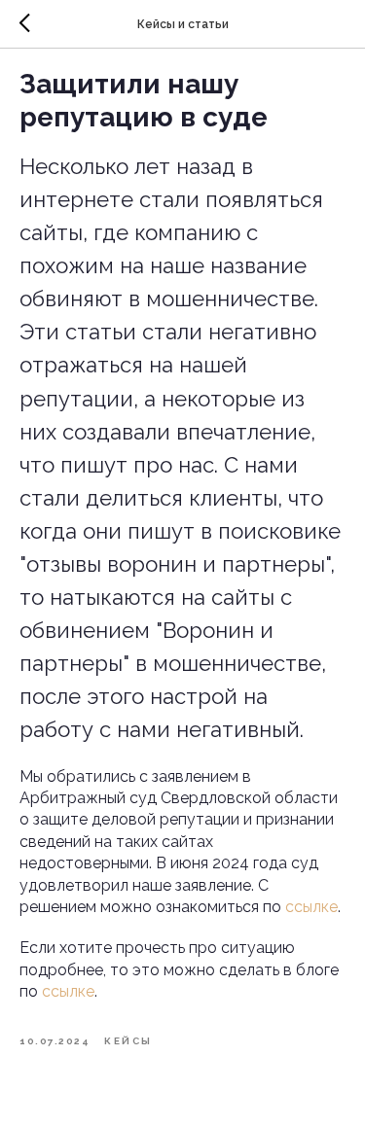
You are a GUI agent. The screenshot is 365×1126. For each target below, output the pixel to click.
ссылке (311, 906)
